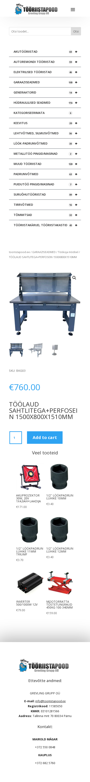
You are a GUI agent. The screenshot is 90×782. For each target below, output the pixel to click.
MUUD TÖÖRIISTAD (45, 164)
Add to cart (45, 437)
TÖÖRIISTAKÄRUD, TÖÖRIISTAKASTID (45, 225)
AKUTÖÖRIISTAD (45, 51)
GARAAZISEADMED (45, 82)
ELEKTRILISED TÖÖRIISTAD (45, 72)
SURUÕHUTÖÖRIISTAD (45, 194)
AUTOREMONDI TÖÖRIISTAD (45, 62)
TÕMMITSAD (45, 215)
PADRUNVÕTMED (45, 174)
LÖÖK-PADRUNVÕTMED (45, 143)
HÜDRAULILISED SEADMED (45, 102)
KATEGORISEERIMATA (42, 113)
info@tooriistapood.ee (50, 701)
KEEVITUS (45, 123)
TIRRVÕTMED (45, 204)
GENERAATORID (45, 92)
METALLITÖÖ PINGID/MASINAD (45, 153)
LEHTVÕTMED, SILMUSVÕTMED (45, 133)
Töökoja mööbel (68, 252)
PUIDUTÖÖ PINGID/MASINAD (45, 184)
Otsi (76, 31)
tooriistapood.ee (19, 252)
